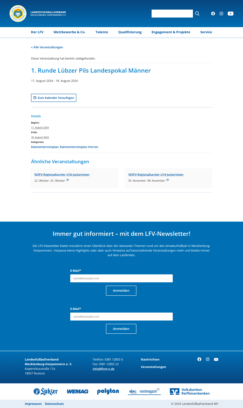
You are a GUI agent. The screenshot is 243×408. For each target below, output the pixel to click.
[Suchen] (197, 14)
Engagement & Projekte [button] (171, 32)
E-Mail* (75, 271)
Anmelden (121, 290)
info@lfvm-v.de (103, 369)
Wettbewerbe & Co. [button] (69, 32)
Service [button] (206, 32)
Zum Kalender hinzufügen (56, 98)
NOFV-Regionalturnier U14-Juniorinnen (155, 174)
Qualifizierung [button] (130, 32)
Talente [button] (102, 32)
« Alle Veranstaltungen (47, 47)
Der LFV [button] (37, 32)
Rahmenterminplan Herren (79, 147)
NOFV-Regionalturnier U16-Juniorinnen (61, 174)
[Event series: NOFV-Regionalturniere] (67, 180)
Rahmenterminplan (45, 147)
